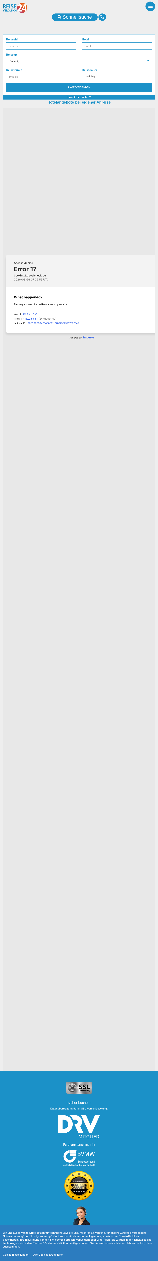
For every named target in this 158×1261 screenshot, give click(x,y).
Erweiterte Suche (78, 97)
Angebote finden (79, 87)
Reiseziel (12, 39)
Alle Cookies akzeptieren (48, 1254)
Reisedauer (89, 70)
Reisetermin (14, 70)
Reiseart (11, 54)
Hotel (85, 39)
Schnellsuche (76, 17)
